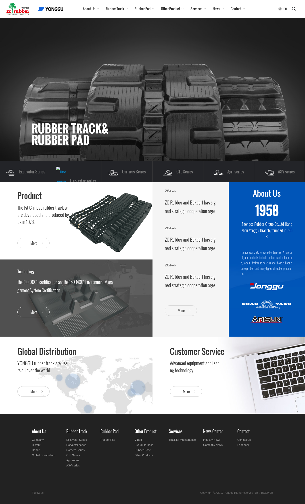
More (181, 310)
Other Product (170, 8)
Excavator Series (76, 439)
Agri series (72, 460)
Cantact (236, 8)
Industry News (211, 439)
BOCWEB (267, 492)
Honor (36, 450)
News (216, 8)
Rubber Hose (143, 450)
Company (38, 439)
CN (285, 8)
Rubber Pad (142, 8)
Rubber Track (115, 8)
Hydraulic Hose (144, 445)
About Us (89, 8)
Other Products (144, 455)
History (36, 445)
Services (196, 8)
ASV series (73, 465)
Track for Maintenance (182, 439)
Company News (213, 445)
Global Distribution (43, 455)
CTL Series (73, 455)
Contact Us (244, 439)
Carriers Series (75, 450)
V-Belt (138, 439)
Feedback (243, 445)
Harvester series (76, 445)
